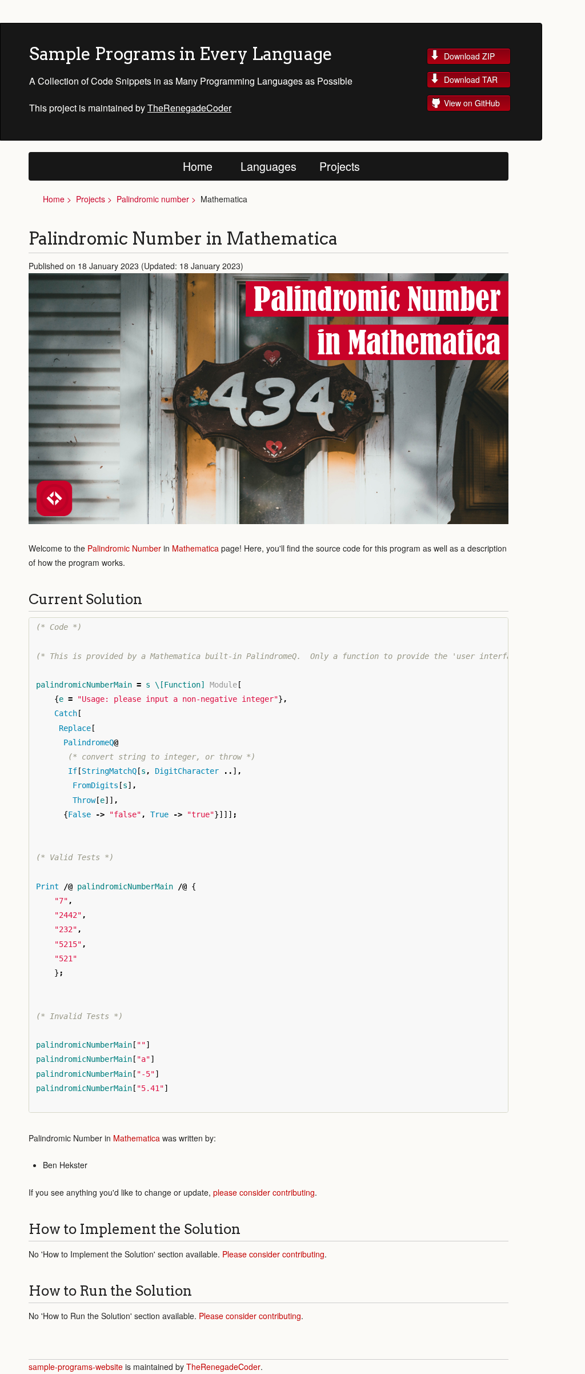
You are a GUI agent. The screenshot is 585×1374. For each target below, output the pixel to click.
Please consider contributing (273, 1254)
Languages (268, 166)
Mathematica (195, 548)
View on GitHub (472, 103)
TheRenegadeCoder (189, 107)
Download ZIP (469, 56)
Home (198, 166)
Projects (339, 166)
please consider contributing (264, 1192)
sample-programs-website (77, 1366)
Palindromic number (153, 199)
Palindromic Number (124, 548)
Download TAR (471, 79)
